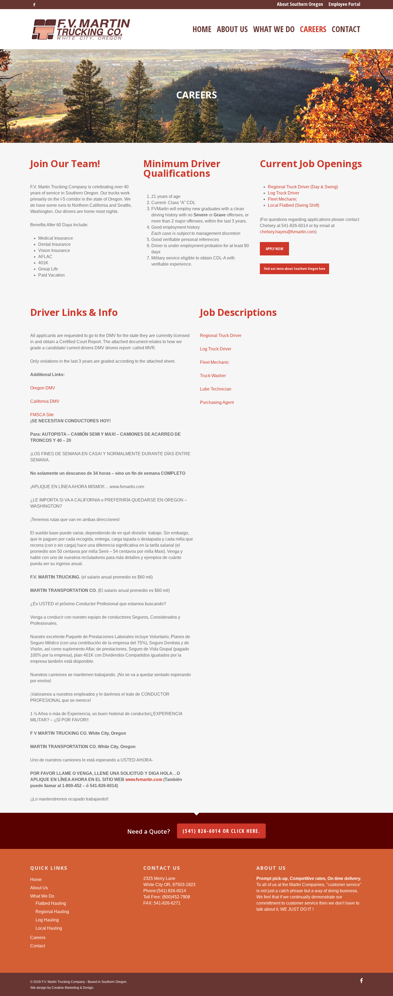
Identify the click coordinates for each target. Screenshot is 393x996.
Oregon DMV (42, 388)
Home (201, 29)
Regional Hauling (52, 911)
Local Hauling (49, 928)
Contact (346, 29)
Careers (313, 29)
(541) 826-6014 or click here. (221, 831)
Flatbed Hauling (51, 903)
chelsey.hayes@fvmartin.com (287, 231)
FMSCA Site (42, 414)
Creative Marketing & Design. (73, 988)
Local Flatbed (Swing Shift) (293, 205)
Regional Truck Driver (220, 335)
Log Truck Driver (283, 193)
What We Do (274, 29)
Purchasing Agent (217, 402)
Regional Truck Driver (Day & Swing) (303, 187)
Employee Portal (344, 4)
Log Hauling (47, 920)
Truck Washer (213, 375)
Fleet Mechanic (282, 199)
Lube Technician (215, 389)
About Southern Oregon (300, 4)
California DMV (44, 401)
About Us (232, 29)
